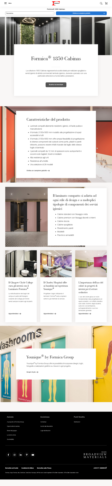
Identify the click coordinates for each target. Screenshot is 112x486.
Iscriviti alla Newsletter (46, 426)
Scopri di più (31, 372)
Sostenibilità (10, 439)
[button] (106, 3)
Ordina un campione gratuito (81, 13)
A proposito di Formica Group (15, 422)
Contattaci (43, 422)
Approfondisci (13, 314)
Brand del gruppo (12, 430)
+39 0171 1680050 (99, 468)
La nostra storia (11, 435)
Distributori (77, 422)
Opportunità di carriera (13, 426)
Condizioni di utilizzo (27, 468)
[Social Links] (8, 455)
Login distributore (45, 430)
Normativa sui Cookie (11, 468)
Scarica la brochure (56, 85)
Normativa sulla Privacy (44, 468)
